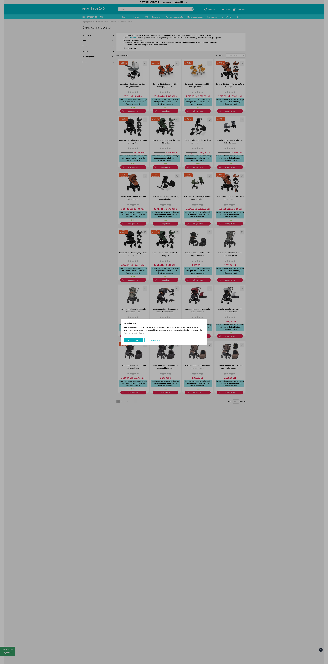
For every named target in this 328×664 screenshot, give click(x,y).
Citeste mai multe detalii (134, 333)
